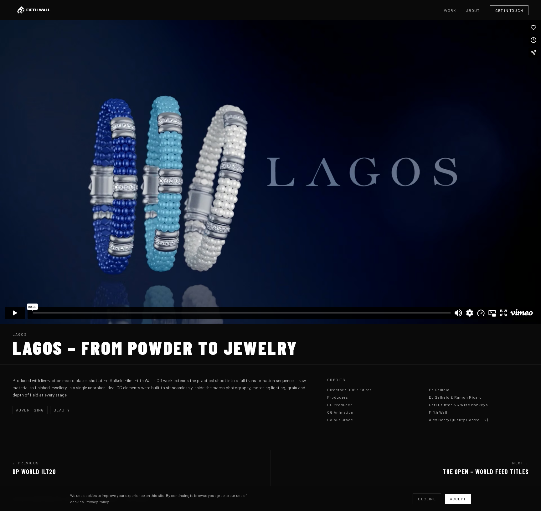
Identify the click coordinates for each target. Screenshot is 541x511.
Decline (426, 499)
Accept (458, 499)
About (473, 10)
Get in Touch (509, 10)
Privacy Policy (97, 501)
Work (450, 10)
